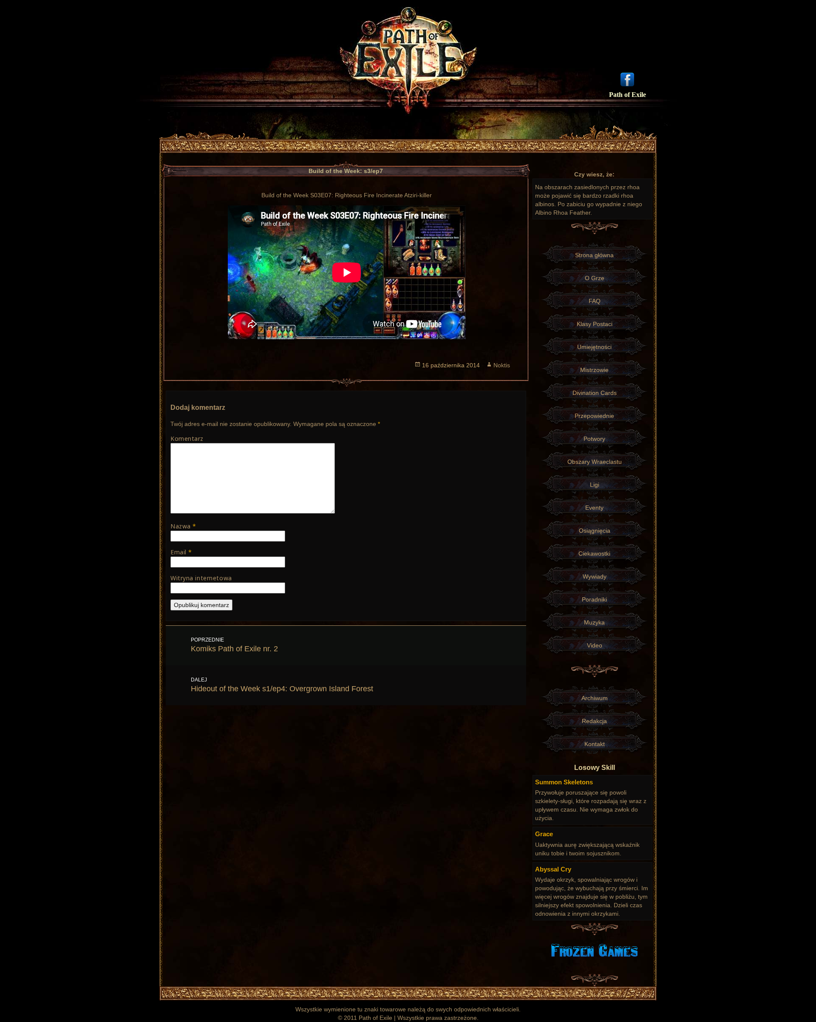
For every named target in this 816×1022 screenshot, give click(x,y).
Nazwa (183, 526)
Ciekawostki (594, 553)
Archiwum (594, 698)
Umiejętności (594, 347)
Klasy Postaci (594, 324)
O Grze (594, 278)
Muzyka (594, 622)
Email (181, 552)
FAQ (595, 301)
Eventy (594, 507)
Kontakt (594, 744)
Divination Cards (594, 392)
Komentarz (187, 438)
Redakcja (594, 721)
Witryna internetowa (201, 578)
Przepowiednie (594, 415)
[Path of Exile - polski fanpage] (627, 78)
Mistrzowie (594, 369)
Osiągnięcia (594, 530)
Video (594, 645)
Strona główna (594, 255)
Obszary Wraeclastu (594, 461)
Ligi (594, 484)
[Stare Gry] (594, 949)
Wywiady (594, 576)
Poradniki (594, 599)
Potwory (594, 438)
